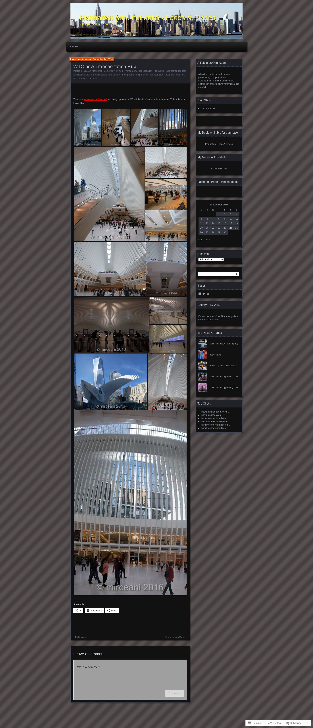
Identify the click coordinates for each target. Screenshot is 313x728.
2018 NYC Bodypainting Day (223, 376)
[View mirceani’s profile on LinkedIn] (207, 293)
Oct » (207, 239)
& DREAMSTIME (219, 168)
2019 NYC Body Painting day (223, 343)
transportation (141, 74)
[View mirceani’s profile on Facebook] (199, 293)
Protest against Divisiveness (223, 365)
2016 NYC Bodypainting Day (223, 387)
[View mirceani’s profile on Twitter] (203, 293)
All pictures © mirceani (94, 24)
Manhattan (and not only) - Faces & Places (148, 18)
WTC (75, 78)
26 (201, 232)
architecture (79, 74)
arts (88, 74)
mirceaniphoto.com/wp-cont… (216, 421)
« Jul (200, 239)
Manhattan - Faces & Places (219, 144)
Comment (174, 693)
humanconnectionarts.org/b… (216, 425)
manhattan (96, 74)
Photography (130, 71)
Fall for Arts (80, 637)
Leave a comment (88, 78)
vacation (180, 74)
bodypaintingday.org (211, 415)
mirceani (84, 59)
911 (85, 71)
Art (89, 71)
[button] (87, 128)
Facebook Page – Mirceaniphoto (218, 181)
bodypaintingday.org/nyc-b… (215, 412)
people (116, 74)
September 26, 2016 (103, 59)
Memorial (108, 71)
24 (230, 228)
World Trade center (167, 71)
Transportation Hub (147, 71)
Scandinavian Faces (175, 637)
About (74, 46)
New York (118, 71)
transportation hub (95, 99)
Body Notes (215, 355)
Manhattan (97, 71)
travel (172, 74)
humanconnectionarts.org (214, 418)
